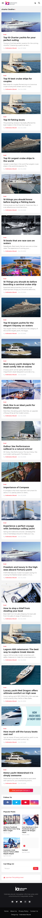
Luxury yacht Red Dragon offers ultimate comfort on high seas (20, 691)
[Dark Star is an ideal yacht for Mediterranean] (21, 389)
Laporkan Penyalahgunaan (14, 877)
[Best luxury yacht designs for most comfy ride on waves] (21, 348)
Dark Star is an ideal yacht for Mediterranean (19, 406)
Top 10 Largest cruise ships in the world (18, 159)
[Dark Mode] (35, 3)
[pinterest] (29, 901)
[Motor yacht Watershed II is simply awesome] (21, 757)
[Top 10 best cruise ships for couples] (21, 63)
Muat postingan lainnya (20, 790)
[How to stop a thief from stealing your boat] (21, 592)
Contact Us (34, 911)
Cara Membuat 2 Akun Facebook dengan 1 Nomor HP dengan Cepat (30, 829)
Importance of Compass (16, 487)
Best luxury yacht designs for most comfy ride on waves (19, 365)
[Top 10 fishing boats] (21, 104)
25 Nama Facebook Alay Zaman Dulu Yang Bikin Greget (11, 828)
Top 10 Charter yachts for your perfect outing (19, 38)
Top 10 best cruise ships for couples (17, 80)
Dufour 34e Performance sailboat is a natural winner (17, 447)
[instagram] (34, 802)
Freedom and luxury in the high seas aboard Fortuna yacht (20, 568)
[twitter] (16, 802)
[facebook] (7, 802)
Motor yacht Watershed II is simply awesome (18, 774)
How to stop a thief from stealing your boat (16, 609)
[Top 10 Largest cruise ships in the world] (21, 143)
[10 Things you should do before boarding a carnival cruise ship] (21, 266)
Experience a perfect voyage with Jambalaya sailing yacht (19, 527)
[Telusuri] (39, 3)
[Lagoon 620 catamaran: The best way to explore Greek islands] (21, 634)
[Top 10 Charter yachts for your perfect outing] (21, 22)
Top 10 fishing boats (14, 120)
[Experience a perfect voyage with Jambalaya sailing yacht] (21, 510)
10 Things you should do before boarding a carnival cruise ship (20, 283)
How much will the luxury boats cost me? (20, 733)
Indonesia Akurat (25, 914)
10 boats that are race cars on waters (19, 241)
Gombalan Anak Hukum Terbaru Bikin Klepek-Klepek (11, 851)
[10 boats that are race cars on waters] (21, 225)
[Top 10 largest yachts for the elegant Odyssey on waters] (21, 307)
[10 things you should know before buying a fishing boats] (21, 184)
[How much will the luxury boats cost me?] (21, 716)
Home (6, 911)
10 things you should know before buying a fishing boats (19, 200)
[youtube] (25, 802)
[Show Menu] (2, 3)
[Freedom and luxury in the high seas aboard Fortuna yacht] (21, 551)
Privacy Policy (23, 911)
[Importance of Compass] (21, 472)
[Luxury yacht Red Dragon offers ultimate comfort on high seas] (21, 675)
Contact (25, 850)
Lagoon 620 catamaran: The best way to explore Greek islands (21, 650)
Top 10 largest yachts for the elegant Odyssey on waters (18, 324)
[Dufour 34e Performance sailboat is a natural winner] (21, 431)
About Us (13, 911)
